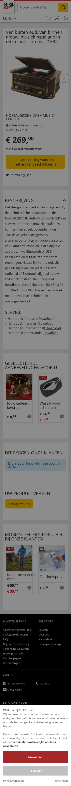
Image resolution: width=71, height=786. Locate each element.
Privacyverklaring (13, 780)
